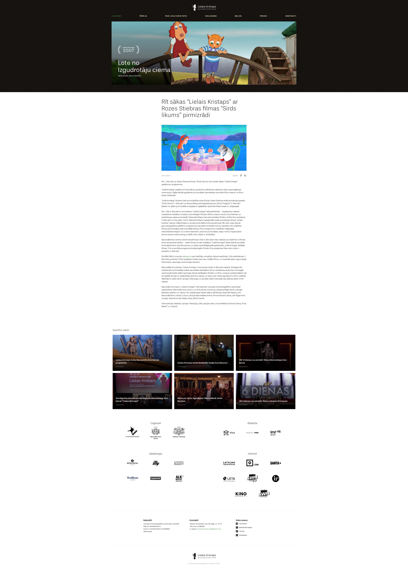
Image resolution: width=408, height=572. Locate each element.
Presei (263, 16)
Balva (238, 16)
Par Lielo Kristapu (176, 16)
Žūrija (143, 16)
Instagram (243, 535)
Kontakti (290, 16)
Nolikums (211, 16)
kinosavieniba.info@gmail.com (209, 529)
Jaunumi (116, 16)
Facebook (243, 524)
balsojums (187, 256)
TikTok (241, 531)
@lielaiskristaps (245, 527)
